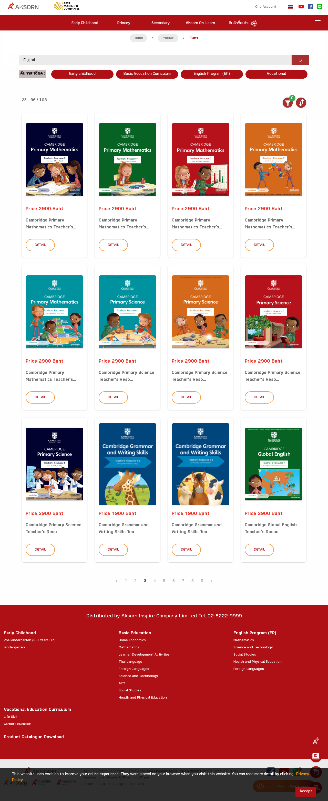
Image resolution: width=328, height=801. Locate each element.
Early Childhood (20, 634)
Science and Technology (138, 676)
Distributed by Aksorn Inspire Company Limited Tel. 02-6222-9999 (164, 617)
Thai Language (130, 662)
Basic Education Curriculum (147, 74)
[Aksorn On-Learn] (316, 756)
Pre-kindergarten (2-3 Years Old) (30, 640)
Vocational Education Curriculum (37, 710)
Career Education (17, 724)
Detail (40, 245)
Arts (122, 683)
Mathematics (129, 647)
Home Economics (132, 640)
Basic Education (135, 634)
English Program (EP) (211, 74)
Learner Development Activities (144, 655)
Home (138, 38)
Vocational (276, 74)
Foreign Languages (134, 669)
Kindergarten (14, 647)
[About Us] (316, 741)
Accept (306, 791)
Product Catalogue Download (34, 738)
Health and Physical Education (143, 698)
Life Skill (10, 717)
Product (168, 38)
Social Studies (130, 690)
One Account (266, 7)
